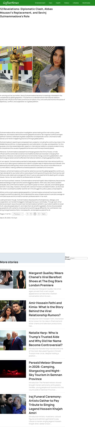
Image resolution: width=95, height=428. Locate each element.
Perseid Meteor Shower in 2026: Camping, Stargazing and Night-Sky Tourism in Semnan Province (45, 371)
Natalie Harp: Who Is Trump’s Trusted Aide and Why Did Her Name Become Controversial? (46, 339)
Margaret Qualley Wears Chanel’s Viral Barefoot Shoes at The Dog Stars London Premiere (46, 279)
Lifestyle (76, 3)
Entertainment (40, 3)
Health (58, 3)
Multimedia (86, 3)
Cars (50, 3)
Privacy (67, 259)
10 (31, 214)
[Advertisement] (32, 33)
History (66, 3)
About (67, 257)
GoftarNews (11, 3)
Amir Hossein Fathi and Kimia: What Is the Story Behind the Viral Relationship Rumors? (46, 309)
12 (39, 214)
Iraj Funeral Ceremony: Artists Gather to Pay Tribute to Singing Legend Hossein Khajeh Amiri (46, 405)
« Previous (16, 214)
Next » (44, 214)
